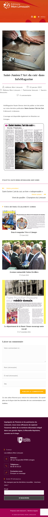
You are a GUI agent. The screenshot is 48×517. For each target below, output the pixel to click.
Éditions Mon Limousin (11, 90)
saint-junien (35, 180)
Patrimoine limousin (30, 90)
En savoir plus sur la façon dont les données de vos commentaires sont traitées (24, 400)
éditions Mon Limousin (14, 87)
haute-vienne (15, 180)
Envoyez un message (17, 473)
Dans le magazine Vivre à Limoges (24, 232)
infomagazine (25, 180)
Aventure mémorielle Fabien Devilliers (24, 272)
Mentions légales (32, 511)
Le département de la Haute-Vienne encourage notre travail (24, 327)
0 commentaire (25, 95)
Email (6, 489)
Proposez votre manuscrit (18, 511)
